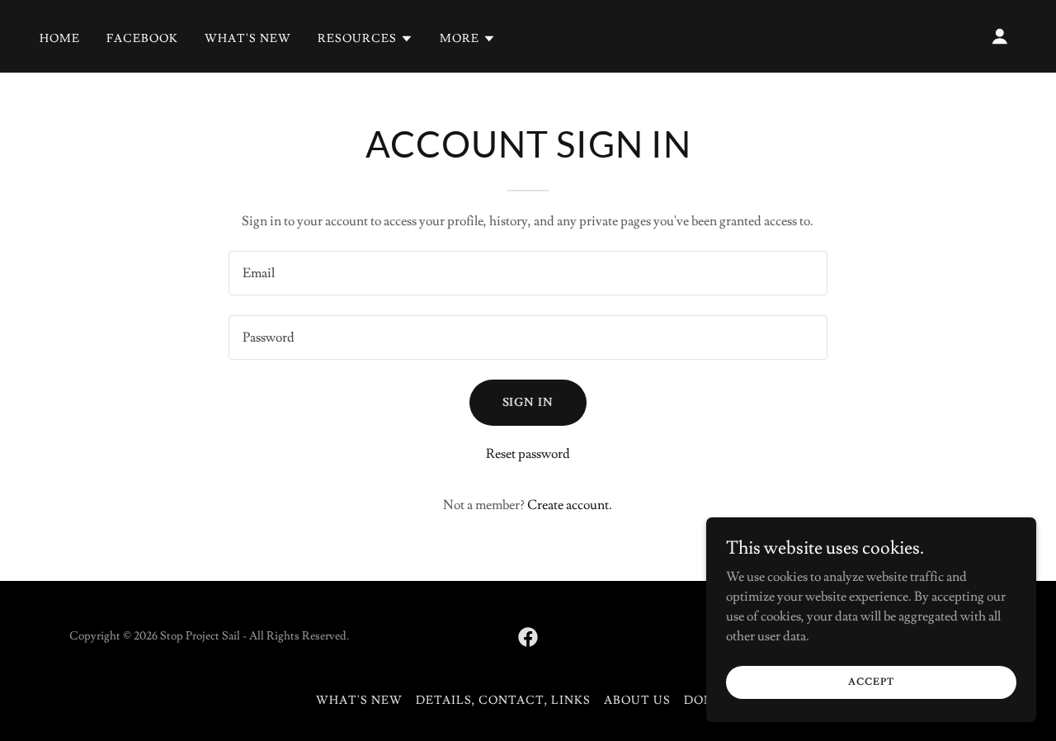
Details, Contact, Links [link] (503, 700)
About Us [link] (637, 700)
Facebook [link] (142, 38)
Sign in (528, 402)
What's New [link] (248, 38)
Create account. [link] (569, 505)
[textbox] (528, 273)
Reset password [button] (528, 454)
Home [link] (60, 38)
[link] (528, 637)
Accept (870, 682)
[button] (365, 39)
